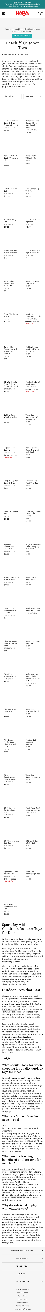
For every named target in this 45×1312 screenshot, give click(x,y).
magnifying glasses (11, 961)
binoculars (19, 959)
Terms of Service (22, 1306)
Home (4, 54)
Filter (11, 96)
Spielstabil (27, 1006)
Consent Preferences (22, 1309)
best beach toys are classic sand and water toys (20, 1129)
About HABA (22, 1266)
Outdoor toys (8, 1169)
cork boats (14, 956)
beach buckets (9, 1026)
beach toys (25, 1169)
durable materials (10, 1085)
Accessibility (22, 1296)
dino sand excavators (20, 979)
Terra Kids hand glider (12, 1184)
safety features (18, 1096)
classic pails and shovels (14, 984)
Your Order (22, 1258)
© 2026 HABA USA (22, 1289)
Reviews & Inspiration (22, 1250)
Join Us (22, 1274)
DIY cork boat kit (18, 1195)
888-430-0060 (22, 1293)
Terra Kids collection (12, 1012)
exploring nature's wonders (15, 1039)
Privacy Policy (22, 1302)
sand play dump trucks (13, 981)
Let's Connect (22, 1282)
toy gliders (37, 953)
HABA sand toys (9, 1009)
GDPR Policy (22, 1299)
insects (14, 1227)
